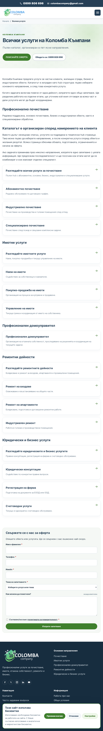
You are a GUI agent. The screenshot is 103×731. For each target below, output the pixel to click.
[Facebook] (4, 682)
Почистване (60, 656)
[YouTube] (29, 682)
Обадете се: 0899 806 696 (49, 57)
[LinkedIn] (23, 682)
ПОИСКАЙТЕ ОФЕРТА (17, 57)
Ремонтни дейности (64, 669)
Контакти (7, 695)
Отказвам (73, 716)
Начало (5, 21)
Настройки (90, 716)
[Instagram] (16, 682)
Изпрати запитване (51, 626)
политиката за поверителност (42, 619)
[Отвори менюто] (98, 13)
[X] (10, 682)
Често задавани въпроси (15, 700)
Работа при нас (62, 695)
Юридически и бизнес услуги (69, 674)
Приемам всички (55, 716)
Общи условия (61, 700)
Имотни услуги (62, 660)
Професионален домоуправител (71, 665)
